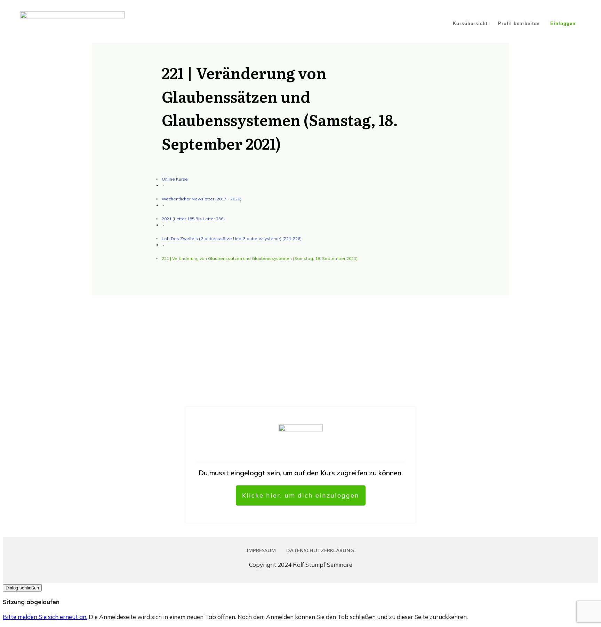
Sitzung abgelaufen (31, 601)
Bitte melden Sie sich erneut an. (45, 616)
